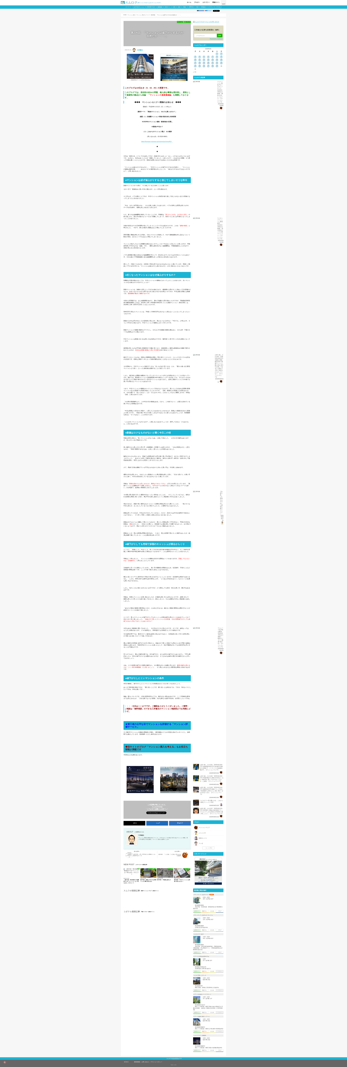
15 (217, 60)
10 (195, 60)
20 (208, 63)
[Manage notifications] (4, 1062)
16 (221, 60)
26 (204, 66)
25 (199, 66)
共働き (184, 7)
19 (204, 63)
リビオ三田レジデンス (199, 975)
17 (195, 63)
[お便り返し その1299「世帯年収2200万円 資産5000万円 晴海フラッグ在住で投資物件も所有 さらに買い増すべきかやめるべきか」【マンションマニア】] (196, 792)
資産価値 (160, 7)
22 (217, 63)
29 (217, 66)
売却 (197, 7)
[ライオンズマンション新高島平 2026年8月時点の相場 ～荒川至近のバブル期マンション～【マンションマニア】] (205, 352)
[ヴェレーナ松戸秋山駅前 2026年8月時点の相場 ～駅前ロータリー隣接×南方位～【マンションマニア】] (205, 762)
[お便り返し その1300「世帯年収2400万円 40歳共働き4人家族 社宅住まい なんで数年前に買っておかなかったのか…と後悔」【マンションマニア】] (196, 780)
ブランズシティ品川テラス (201, 894)
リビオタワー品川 (198, 934)
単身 (179, 7)
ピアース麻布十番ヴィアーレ (201, 1016)
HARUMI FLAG (151, 7)
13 (208, 60)
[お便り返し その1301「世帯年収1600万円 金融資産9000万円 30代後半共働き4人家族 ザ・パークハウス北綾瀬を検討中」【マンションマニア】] (196, 769)
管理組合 (203, 7)
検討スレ (204, 911)
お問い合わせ (145, 1062)
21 (212, 63)
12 (204, 60)
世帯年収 (191, 7)
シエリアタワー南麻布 (199, 1035)
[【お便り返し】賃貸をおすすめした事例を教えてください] (206, 625)
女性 (174, 7)
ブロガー (197, 2)
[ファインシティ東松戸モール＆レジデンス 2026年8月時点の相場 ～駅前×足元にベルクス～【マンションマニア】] (205, 215)
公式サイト (197, 911)
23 (221, 63)
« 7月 (194, 72)
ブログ (219, 911)
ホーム (189, 2)
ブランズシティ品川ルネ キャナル (203, 915)
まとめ (212, 911)
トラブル (218, 7)
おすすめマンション (139, 7)
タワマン (210, 7)
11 (199, 60)
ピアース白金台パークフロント (202, 994)
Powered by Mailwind (216, 39)
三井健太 (140, 50)
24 (195, 66)
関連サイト (216, 2)
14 (212, 60)
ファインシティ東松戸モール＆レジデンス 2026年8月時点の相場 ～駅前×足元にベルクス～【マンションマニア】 (220, 92)
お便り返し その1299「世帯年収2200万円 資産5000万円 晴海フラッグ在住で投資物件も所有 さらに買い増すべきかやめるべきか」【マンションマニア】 (211, 791)
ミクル (175, 1064)
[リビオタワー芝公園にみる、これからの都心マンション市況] (196, 805)
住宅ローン (168, 7)
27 (208, 66)
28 (212, 66)
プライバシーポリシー (156, 1062)
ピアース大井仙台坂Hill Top (201, 956)
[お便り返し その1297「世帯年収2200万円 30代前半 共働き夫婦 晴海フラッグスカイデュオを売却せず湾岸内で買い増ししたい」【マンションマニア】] (196, 813)
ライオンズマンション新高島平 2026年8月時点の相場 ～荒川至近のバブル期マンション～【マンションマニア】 (220, 228)
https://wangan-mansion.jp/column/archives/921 (156, 141)
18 (199, 63)
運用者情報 (137, 1062)
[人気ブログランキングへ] (200, 11)
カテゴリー (206, 2)
